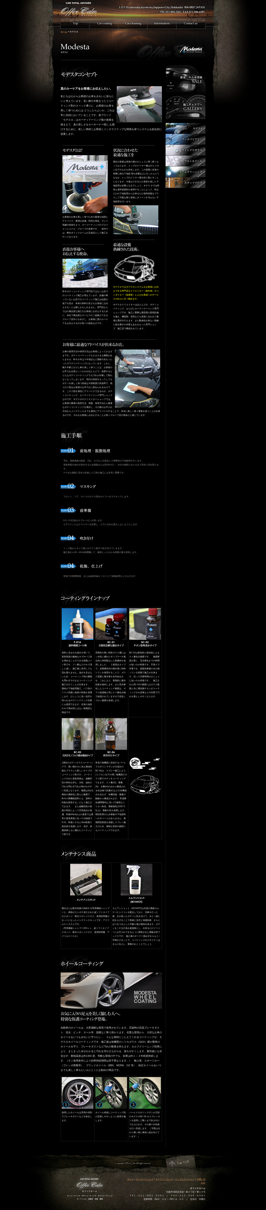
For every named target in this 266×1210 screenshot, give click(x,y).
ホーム (64, 31)
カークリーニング (164, 1179)
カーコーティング (144, 1179)
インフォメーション (185, 1179)
